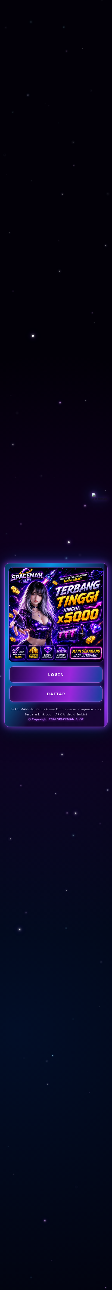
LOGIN (56, 674)
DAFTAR (56, 693)
